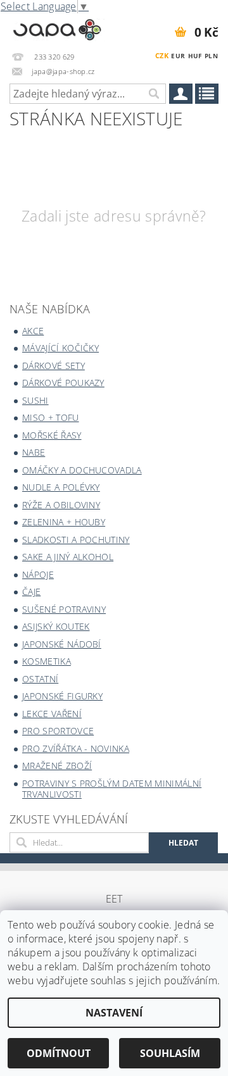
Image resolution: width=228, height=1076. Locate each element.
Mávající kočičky (60, 348)
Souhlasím (170, 1053)
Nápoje (38, 574)
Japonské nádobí (61, 644)
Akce (33, 331)
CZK (161, 55)
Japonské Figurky (62, 696)
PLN (211, 55)
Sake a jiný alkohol (67, 557)
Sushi (35, 400)
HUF (195, 55)
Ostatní (40, 679)
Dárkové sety (53, 366)
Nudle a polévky (61, 487)
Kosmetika (46, 661)
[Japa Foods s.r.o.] (57, 27)
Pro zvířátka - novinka (75, 748)
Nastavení (114, 1013)
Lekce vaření (52, 714)
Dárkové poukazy (63, 383)
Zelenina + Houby (63, 522)
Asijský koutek (55, 626)
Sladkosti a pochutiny (76, 540)
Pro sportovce (58, 731)
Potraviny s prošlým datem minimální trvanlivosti (111, 789)
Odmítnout (59, 1053)
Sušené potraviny (64, 609)
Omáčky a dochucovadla (82, 470)
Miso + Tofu (50, 417)
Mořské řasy (52, 435)
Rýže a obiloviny (61, 505)
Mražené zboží (57, 766)
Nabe (33, 452)
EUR (178, 55)
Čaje (31, 591)
